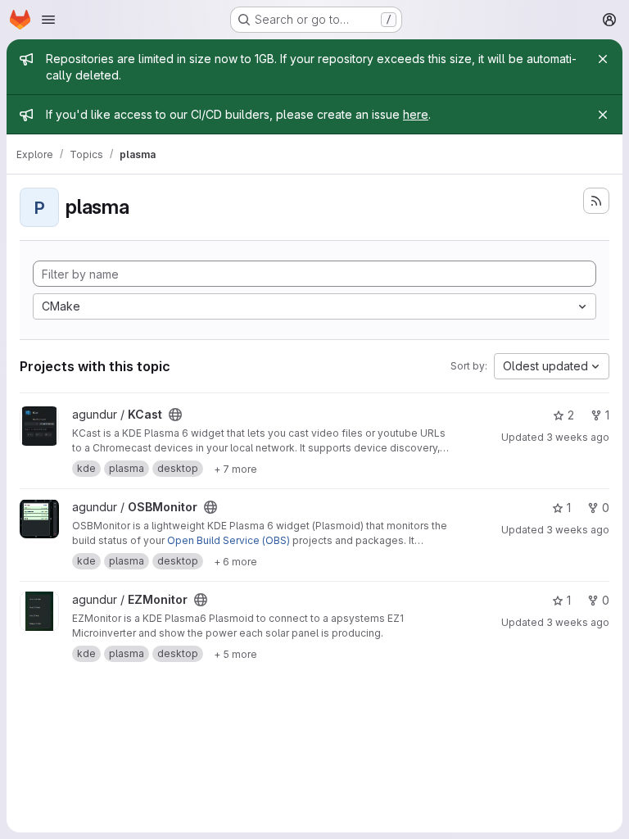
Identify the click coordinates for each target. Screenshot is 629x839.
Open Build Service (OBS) (228, 540)
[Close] (603, 59)
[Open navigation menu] (48, 20)
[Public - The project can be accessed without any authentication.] (175, 414)
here (415, 114)
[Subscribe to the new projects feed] (596, 201)
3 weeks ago (577, 437)
